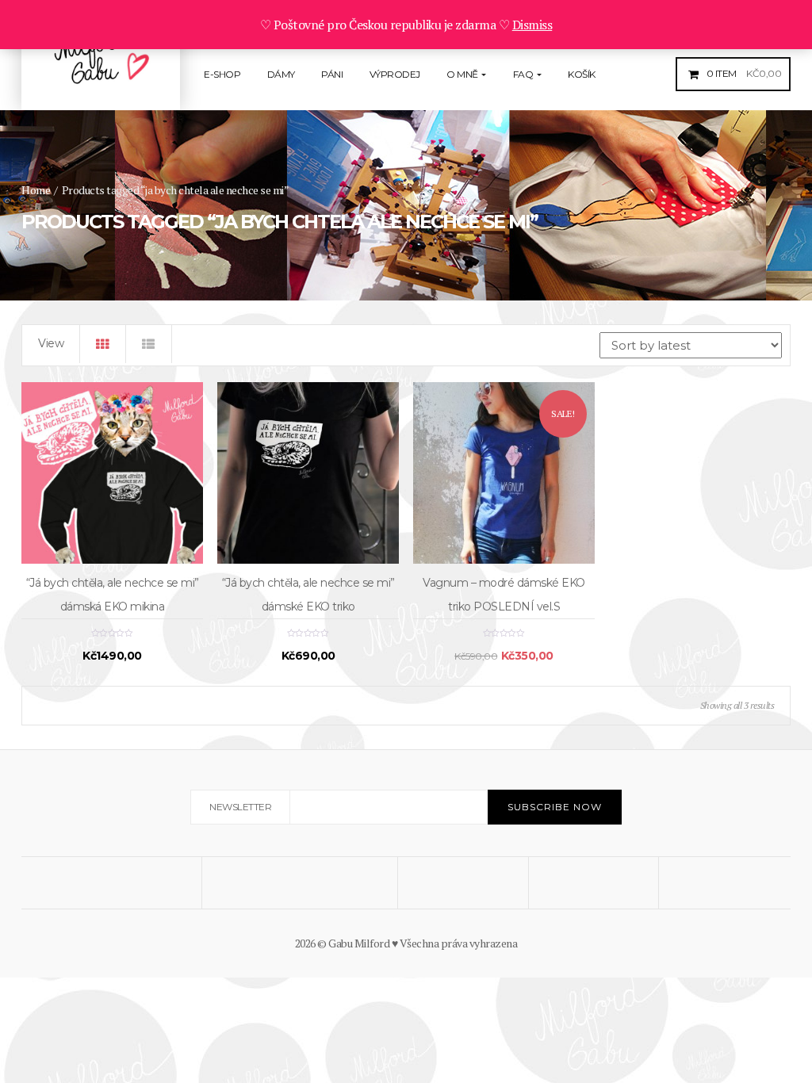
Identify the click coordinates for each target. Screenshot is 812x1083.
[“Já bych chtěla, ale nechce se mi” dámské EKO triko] (308, 473)
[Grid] (103, 344)
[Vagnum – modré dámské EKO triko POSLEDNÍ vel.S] (504, 473)
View (50, 343)
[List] (149, 344)
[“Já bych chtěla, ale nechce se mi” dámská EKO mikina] (112, 473)
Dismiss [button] (532, 24)
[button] (742, 73)
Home (35, 189)
